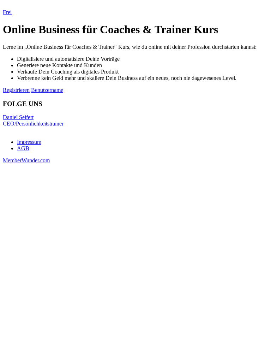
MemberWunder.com (26, 160)
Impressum (29, 142)
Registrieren (16, 90)
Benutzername (47, 90)
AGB (23, 148)
